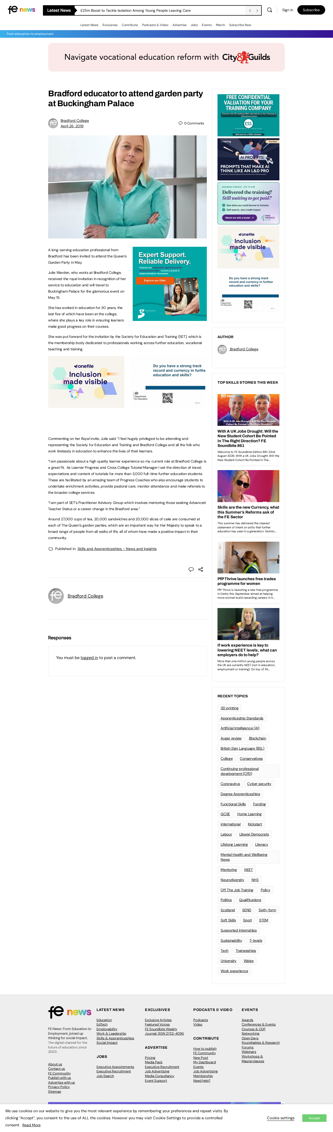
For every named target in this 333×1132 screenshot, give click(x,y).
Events (207, 25)
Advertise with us (61, 1082)
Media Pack (154, 1062)
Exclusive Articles (158, 1020)
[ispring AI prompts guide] (248, 158)
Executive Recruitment (114, 1071)
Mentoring (229, 869)
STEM (263, 920)
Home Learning (249, 814)
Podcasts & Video (155, 25)
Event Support (156, 1080)
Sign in (287, 10)
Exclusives (110, 25)
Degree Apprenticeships (240, 794)
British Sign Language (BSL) (242, 748)
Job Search (105, 1076)
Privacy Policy (59, 1087)
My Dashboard (204, 1062)
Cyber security (259, 783)
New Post (200, 1057)
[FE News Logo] (21, 9)
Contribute (130, 25)
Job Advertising (157, 1071)
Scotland (228, 910)
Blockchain (257, 738)
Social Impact (107, 1042)
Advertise (179, 25)
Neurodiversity (232, 879)
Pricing (150, 1057)
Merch (220, 25)
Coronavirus (230, 783)
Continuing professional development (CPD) (240, 771)
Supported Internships (239, 930)
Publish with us (59, 1078)
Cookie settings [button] (280, 1118)
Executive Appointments (115, 1067)
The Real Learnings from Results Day (111, 10)
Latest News (89, 25)
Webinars (249, 1051)
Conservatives (251, 758)
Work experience (234, 971)
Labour (226, 834)
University (228, 960)
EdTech (102, 1024)
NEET (248, 869)
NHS (255, 879)
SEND (246, 910)
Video (197, 1024)
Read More (31, 1125)
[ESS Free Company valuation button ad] (248, 114)
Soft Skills (228, 920)
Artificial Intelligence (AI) (240, 728)
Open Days (250, 1038)
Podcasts (200, 1020)
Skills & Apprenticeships (115, 1038)
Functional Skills (233, 804)
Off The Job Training (237, 890)
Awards (247, 1020)
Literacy (261, 844)
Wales (249, 960)
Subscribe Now (240, 25)
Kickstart (255, 824)
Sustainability (231, 940)
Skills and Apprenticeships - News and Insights (117, 548)
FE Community (59, 1073)
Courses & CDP (254, 1029)
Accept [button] (314, 1118)
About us (55, 1064)
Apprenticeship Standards (242, 718)
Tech (224, 950)
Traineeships (246, 950)
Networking (250, 1033)
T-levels (255, 940)
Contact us (56, 1068)
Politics (226, 899)
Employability (107, 1029)
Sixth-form (267, 910)
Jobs (194, 25)
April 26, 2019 (72, 126)
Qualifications (250, 899)
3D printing (229, 708)
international (231, 824)
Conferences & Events (259, 1024)
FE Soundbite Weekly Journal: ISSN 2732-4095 (164, 1031)
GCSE (225, 814)
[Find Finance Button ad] (248, 202)
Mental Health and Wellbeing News (244, 857)
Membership (203, 1076)
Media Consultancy (159, 1076)
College (227, 758)
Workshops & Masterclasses (253, 1058)
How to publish (204, 1048)
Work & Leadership (111, 1033)
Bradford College (75, 120)
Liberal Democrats (254, 834)
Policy (265, 890)
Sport (247, 920)
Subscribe (311, 10)
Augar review (231, 738)
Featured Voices (157, 1024)
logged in (89, 657)
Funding (259, 804)
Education (104, 1020)
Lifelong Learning (234, 844)
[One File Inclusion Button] (86, 405)
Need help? (201, 1080)
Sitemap (54, 1091)
